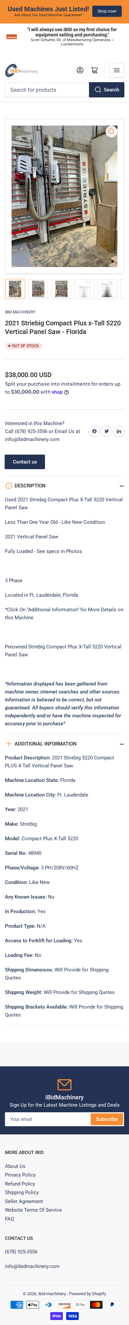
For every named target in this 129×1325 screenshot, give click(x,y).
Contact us (25, 462)
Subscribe (107, 1119)
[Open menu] (116, 70)
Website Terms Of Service (33, 1210)
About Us (15, 1166)
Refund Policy (20, 1184)
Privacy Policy (20, 1175)
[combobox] (64, 90)
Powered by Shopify (87, 1293)
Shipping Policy (22, 1192)
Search (111, 90)
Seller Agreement (24, 1201)
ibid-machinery (20, 312)
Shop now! (107, 11)
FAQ (9, 1219)
